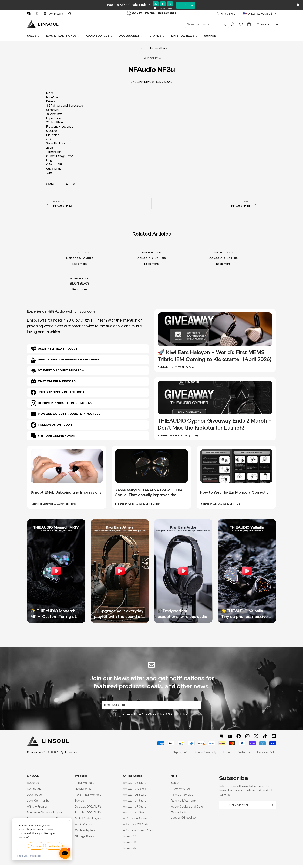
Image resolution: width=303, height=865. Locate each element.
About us (33, 782)
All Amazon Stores (135, 818)
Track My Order (181, 788)
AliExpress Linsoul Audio (138, 830)
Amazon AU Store (134, 812)
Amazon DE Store (134, 794)
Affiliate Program (38, 806)
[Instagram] (37, 13)
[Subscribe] (272, 805)
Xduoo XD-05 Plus (151, 258)
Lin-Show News (182, 36)
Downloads (34, 794)
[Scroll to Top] (296, 846)
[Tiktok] (265, 736)
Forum (227, 752)
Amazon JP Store (134, 806)
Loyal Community (38, 800)
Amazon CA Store (135, 788)
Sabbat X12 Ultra (79, 258)
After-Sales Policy (153, 714)
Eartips (79, 800)
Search (175, 782)
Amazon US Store (134, 782)
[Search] (224, 24)
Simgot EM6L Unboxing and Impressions (66, 492)
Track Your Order (266, 752)
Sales (31, 36)
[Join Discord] (273, 736)
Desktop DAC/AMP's (88, 806)
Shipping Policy (178, 714)
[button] (249, 24)
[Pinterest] (29, 13)
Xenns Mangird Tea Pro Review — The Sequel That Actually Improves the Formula (148, 495)
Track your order (268, 24)
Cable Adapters (85, 830)
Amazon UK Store (134, 800)
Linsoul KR (129, 848)
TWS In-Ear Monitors (88, 794)
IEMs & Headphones (61, 36)
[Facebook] (69, 13)
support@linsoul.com (184, 817)
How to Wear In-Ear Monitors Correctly (234, 492)
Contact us (34, 788)
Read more (79, 263)
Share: (50, 184)
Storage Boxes (84, 836)
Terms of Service (182, 794)
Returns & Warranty (184, 800)
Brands (155, 36)
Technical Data (158, 48)
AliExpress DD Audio (136, 824)
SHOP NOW (185, 5)
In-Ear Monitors (85, 782)
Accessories (129, 36)
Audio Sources (97, 36)
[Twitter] (74, 184)
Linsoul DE (129, 836)
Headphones (83, 788)
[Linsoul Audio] (43, 24)
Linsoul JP (129, 842)
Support (211, 36)
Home (139, 48)
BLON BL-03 (79, 283)
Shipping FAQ (180, 752)
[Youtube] (230, 736)
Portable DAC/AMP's (88, 812)
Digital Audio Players (88, 818)
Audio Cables (83, 824)
